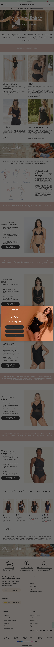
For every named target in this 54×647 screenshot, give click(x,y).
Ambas (15, 335)
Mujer (14, 327)
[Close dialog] (51, 307)
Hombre (15, 331)
